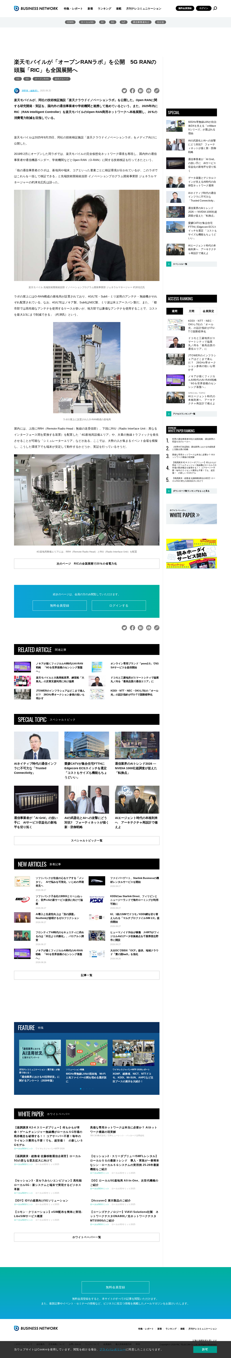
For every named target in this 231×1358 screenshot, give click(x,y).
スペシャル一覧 (180, 264)
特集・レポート (73, 8)
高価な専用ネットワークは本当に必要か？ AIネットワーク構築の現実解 (193, 456)
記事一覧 (87, 975)
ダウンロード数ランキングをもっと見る (191, 491)
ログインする (119, 605)
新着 (90, 8)
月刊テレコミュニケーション (143, 8)
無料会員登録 (185, 8)
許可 (205, 1349)
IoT (123, 22)
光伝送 (160, 22)
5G (17, 79)
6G (112, 22)
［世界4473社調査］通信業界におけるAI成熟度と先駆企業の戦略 (193, 448)
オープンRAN (42, 79)
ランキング (104, 8)
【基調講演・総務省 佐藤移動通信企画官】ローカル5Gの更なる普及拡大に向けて (193, 479)
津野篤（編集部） (30, 90)
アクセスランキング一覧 (184, 414)
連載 (118, 8)
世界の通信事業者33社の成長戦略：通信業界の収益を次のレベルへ (193, 440)
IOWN (70, 22)
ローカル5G (87, 22)
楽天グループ (61, 79)
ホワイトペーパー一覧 (86, 1237)
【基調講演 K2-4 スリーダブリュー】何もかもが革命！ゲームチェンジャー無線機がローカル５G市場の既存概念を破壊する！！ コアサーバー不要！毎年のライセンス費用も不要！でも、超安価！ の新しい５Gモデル (194, 467)
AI (102, 22)
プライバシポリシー (112, 1349)
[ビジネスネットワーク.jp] (36, 8)
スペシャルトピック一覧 (87, 840)
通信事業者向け (141, 22)
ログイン (203, 8)
